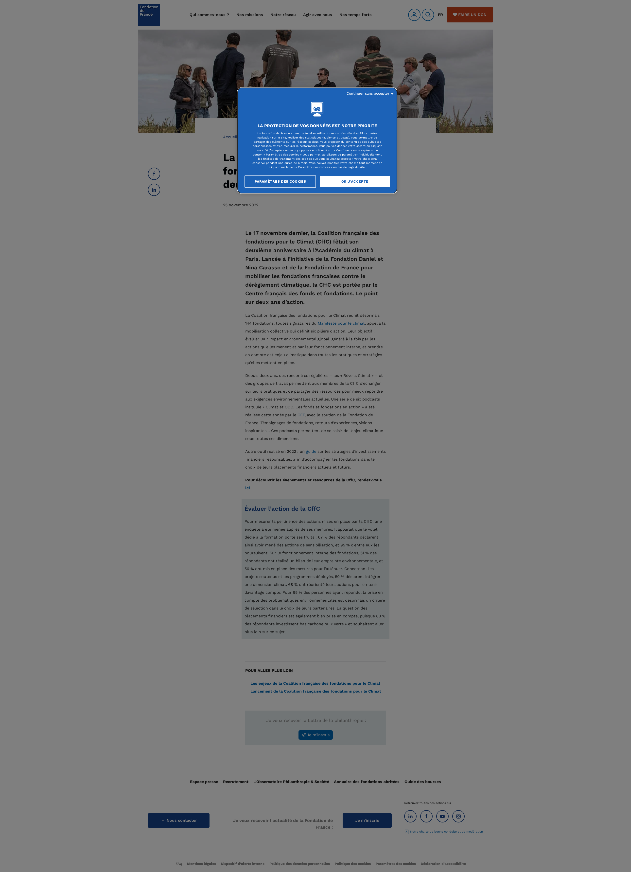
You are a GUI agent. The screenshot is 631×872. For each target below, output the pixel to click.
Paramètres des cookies (280, 181)
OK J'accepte (354, 181)
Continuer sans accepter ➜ (370, 93)
